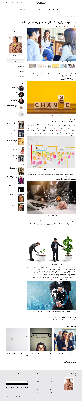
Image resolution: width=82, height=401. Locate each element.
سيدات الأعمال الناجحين (55, 279)
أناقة (58, 9)
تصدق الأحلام (22, 71)
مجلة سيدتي (38, 373)
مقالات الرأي (21, 84)
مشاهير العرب (16, 130)
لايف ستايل (35, 9)
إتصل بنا (58, 396)
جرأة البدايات (22, 76)
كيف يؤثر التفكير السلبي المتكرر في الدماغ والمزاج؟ (12, 149)
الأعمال (73, 74)
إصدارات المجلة (15, 32)
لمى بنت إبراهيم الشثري (14, 87)
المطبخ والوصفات (13, 377)
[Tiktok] (15, 3)
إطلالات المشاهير (15, 155)
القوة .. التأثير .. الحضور (21, 66)
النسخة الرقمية (15, 55)
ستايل (51, 381)
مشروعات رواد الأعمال (55, 319)
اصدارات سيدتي (49, 389)
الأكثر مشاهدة (20, 165)
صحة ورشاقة (49, 9)
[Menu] (75, 3)
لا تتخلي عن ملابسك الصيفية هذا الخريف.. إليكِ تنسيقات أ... (13, 157)
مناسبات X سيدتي (37, 375)
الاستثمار (61, 319)
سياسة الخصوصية (68, 396)
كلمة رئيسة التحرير (16, 62)
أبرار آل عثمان (15, 94)
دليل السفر (50, 392)
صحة (17, 147)
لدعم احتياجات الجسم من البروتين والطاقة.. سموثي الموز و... (12, 141)
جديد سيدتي (20, 120)
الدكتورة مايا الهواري (14, 100)
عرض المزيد (41, 365)
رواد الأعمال (66, 319)
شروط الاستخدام (74, 396)
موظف (74, 77)
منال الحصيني (15, 113)
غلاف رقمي (38, 389)
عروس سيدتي (50, 387)
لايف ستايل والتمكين (24, 375)
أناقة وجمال (19, 377)
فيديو (20, 9)
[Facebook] (11, 3)
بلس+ (30, 9)
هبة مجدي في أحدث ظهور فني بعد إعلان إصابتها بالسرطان (12, 204)
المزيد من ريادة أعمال (69, 362)
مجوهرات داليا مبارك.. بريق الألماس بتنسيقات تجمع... (12, 195)
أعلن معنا (62, 396)
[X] (17, 3)
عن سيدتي (38, 378)
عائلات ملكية (16, 122)
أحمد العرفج (16, 108)
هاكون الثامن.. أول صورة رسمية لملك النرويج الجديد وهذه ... (12, 124)
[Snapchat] (19, 3)
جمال (54, 9)
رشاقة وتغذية (16, 139)
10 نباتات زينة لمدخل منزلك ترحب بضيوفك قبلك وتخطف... (12, 168)
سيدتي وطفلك (41, 9)
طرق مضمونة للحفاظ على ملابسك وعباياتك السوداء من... (12, 187)
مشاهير (62, 9)
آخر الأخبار (38, 392)
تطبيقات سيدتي (37, 387)
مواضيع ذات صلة (71, 326)
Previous (74, 44)
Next (29, 44)
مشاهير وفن (25, 377)
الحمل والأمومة (13, 379)
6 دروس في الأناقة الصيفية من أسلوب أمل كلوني (12, 177)
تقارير (51, 384)
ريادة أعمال (74, 26)
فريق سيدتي (38, 384)
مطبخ (25, 9)
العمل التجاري (57, 130)
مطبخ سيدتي (50, 375)
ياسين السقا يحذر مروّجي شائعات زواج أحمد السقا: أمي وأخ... (13, 132)
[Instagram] (13, 3)
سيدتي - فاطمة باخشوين (67, 26)
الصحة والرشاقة (13, 375)
